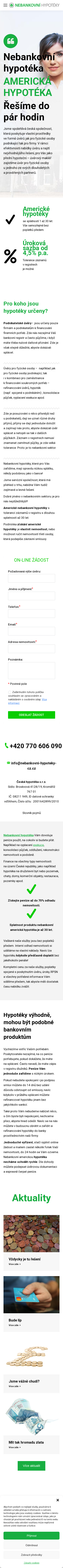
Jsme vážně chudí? (24, 1381)
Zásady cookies (31, 1563)
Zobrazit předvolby (31, 1554)
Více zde (14, 1264)
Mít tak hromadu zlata (26, 1442)
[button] (57, 1500)
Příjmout (31, 1535)
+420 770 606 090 (36, 746)
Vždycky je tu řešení (24, 1259)
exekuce (38, 845)
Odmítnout (32, 1545)
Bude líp (15, 1320)
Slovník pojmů (31, 813)
